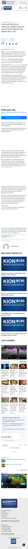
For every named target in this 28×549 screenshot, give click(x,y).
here (3, 430)
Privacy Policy (4, 515)
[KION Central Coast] (9, 8)
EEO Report (3, 512)
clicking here (5, 426)
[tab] (5, 445)
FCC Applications (5, 513)
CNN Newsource (5, 39)
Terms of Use (4, 516)
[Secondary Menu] (3, 7)
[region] (14, 453)
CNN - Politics (13, 235)
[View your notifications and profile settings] (25, 445)
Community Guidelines (6, 510)
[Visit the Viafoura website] (24, 470)
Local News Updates (5, 528)
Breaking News (4, 525)
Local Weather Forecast (6, 529)
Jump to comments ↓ (5, 240)
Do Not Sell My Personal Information (9, 518)
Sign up (24, 435)
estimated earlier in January (16, 64)
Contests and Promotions (6, 526)
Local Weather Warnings (6, 531)
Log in (21, 435)
